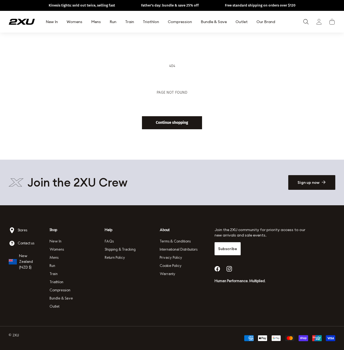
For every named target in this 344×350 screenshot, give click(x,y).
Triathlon (56, 282)
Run (52, 265)
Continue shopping (172, 122)
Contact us (26, 243)
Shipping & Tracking (120, 249)
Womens (56, 249)
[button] (332, 21)
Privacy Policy (171, 257)
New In (55, 241)
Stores (22, 230)
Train (53, 274)
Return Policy (115, 257)
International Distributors (178, 249)
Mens (53, 257)
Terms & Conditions (175, 241)
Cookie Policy (171, 265)
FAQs (109, 241)
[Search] (306, 21)
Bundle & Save (61, 298)
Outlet (54, 306)
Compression (59, 290)
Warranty (167, 274)
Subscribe (227, 248)
